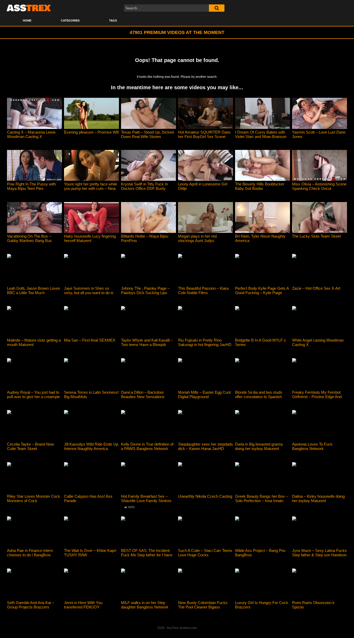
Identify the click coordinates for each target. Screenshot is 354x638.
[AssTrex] (29, 8)
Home (27, 20)
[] (216, 8)
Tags (113, 20)
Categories (70, 20)
